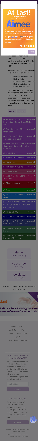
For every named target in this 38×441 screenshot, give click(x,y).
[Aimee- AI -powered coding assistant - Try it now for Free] (33, 419)
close (32, 52)
